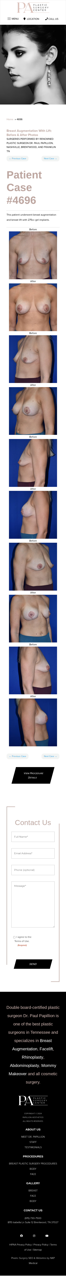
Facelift (46, 1048)
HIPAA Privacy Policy (20, 1244)
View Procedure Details (33, 775)
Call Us (53, 19)
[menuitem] (33, 1137)
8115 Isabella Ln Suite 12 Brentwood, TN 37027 (33, 1222)
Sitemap (37, 1250)
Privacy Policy (40, 1244)
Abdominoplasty (24, 1065)
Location (33, 19)
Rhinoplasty (32, 1057)
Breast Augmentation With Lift (29, 130)
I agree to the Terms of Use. (22, 941)
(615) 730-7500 (33, 1218)
